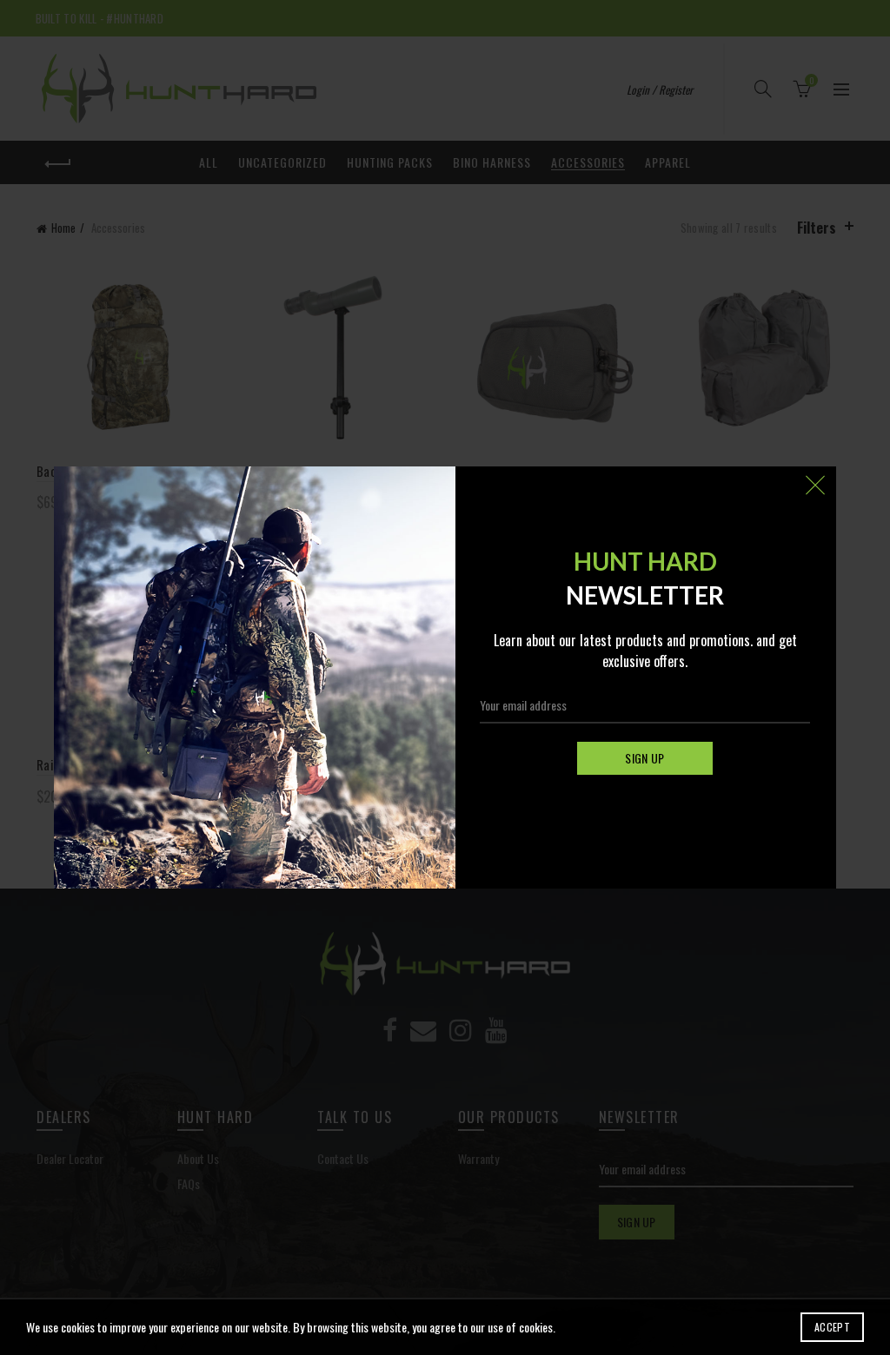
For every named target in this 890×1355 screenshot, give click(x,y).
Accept (832, 1326)
